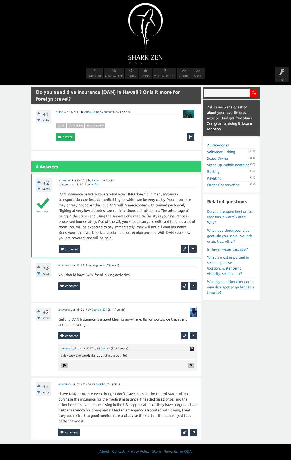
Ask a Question (164, 75)
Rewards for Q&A (178, 451)
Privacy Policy (138, 451)
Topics (131, 75)
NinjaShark (103, 348)
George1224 (99, 309)
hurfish (108, 111)
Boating (213, 172)
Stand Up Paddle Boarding (228, 165)
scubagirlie (98, 384)
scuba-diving (76, 125)
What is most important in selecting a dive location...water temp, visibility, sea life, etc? (228, 265)
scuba (61, 125)
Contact (118, 451)
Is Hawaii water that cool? (227, 249)
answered (65, 180)
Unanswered (114, 75)
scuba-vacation (95, 125)
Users (146, 75)
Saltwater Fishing (221, 152)
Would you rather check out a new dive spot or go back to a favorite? (230, 287)
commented (68, 348)
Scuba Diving (91, 111)
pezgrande (98, 265)
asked (59, 111)
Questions (95, 75)
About (183, 75)
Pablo (95, 180)
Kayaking (214, 178)
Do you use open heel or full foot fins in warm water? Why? (230, 216)
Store (198, 75)
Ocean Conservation (223, 185)
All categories (218, 145)
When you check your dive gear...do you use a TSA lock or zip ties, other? (229, 235)
